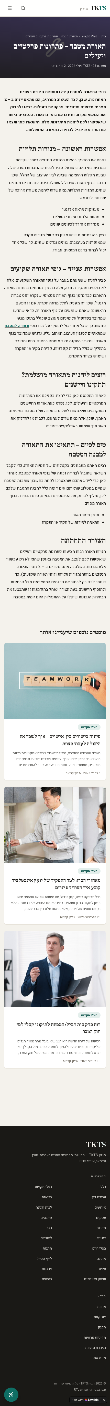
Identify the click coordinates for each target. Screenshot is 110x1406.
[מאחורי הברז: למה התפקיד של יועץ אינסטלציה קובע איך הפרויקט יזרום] (55, 825)
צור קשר (99, 1317)
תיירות (101, 1228)
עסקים (101, 1217)
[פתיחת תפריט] (9, 8)
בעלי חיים (99, 1248)
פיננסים (46, 1217)
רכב (49, 1228)
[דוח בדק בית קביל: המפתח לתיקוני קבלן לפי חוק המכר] (55, 969)
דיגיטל (101, 1238)
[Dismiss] (104, 1400)
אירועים (100, 1207)
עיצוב (102, 1269)
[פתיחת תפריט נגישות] (11, 1395)
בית (103, 36)
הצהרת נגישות (95, 1347)
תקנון (102, 1327)
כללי (103, 1187)
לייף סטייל (44, 1258)
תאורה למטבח (17, 326)
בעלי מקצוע (89, 36)
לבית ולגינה (44, 1207)
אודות (101, 1306)
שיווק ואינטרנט (95, 1279)
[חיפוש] (23, 8)
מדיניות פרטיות (95, 1337)
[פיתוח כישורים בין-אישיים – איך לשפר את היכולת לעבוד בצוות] (55, 681)
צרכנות (47, 1269)
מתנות (47, 1248)
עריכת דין (99, 1197)
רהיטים (47, 1279)
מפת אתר (99, 1358)
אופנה (101, 1258)
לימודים (46, 1238)
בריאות (47, 1197)
